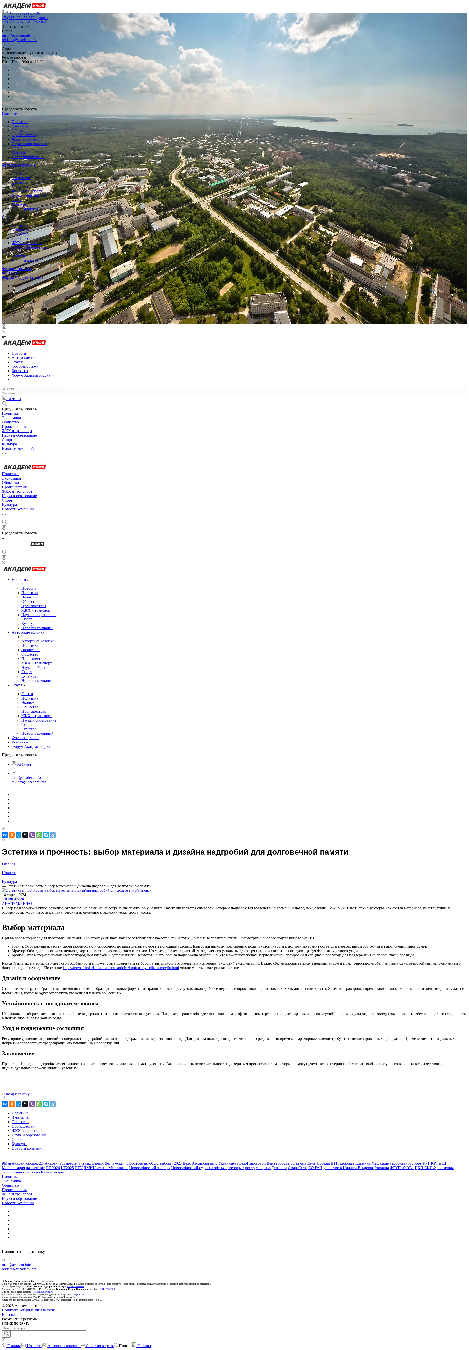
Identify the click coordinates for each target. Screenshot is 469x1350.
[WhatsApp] (39, 835)
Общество (20, 130)
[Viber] (13, 299)
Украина (382, 1168)
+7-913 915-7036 (106, 1289)
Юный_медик (52, 1172)
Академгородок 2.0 (28, 1163)
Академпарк (55, 1163)
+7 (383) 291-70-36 (24, 13)
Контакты (10, 273)
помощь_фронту (241, 1168)
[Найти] (6, 1334)
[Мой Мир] (18, 835)
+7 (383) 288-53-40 (24, 22)
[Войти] (4, 328)
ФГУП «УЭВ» (402, 1168)
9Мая (6, 1163)
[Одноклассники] (12, 295)
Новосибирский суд (187, 1168)
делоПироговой (252, 1163)
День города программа (286, 1163)
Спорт (17, 148)
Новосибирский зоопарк (149, 1168)
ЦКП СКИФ (425, 1168)
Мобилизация (13, 1168)
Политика (20, 122)
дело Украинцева (224, 1163)
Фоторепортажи (16, 269)
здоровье (347, 1163)
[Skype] (46, 835)
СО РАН (315, 1168)
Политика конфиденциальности (28, 1310)
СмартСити (297, 1168)
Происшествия (24, 135)
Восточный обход (144, 1163)
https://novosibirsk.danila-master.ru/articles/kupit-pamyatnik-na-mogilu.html (121, 968)
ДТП (335, 1163)
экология (32, 1172)
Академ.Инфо (17, 903)
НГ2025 (67, 1168)
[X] (25, 835)
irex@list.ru (78, 1294)
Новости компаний (28, 157)
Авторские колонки (19, 165)
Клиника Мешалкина (373, 1163)
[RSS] (3, 840)
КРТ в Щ (438, 1163)
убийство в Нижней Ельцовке (348, 1168)
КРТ (426, 1163)
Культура (19, 152)
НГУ (79, 1168)
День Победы (318, 1163)
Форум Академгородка (22, 277)
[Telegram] (13, 290)
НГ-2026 (53, 1168)
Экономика (21, 126)
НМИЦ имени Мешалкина (106, 1168)
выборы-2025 (171, 1163)
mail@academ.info (16, 35)
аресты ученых (78, 1163)
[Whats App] (13, 308)
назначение (35, 1168)
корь (418, 1163)
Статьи (8, 217)
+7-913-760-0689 (75, 1286)
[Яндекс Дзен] (13, 313)
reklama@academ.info (19, 40)
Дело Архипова (196, 1163)
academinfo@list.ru (43, 1291)
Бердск (98, 1163)
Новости (9, 113)
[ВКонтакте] (13, 286)
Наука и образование (29, 144)
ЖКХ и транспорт (27, 139)
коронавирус (402, 1163)
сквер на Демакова (271, 1168)
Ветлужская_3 (116, 1163)
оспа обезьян (216, 1168)
